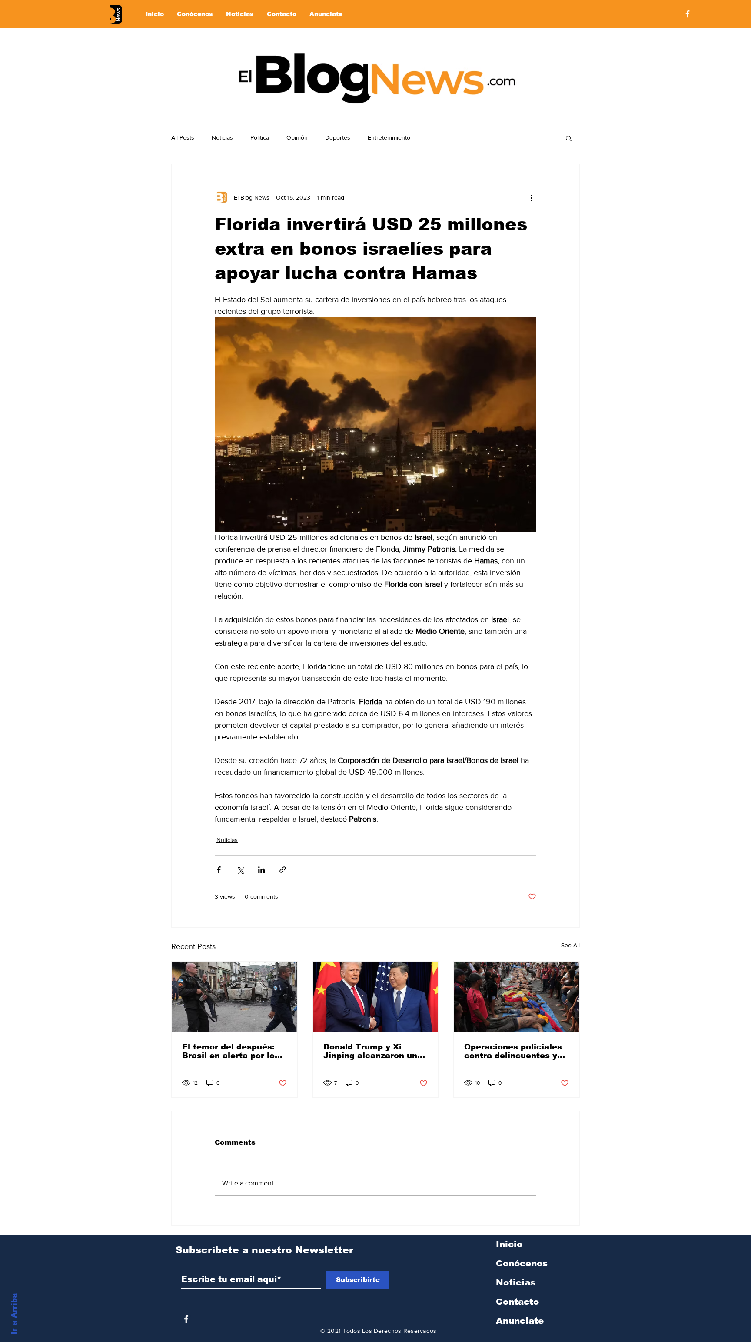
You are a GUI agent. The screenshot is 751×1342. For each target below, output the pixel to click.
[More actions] (531, 197)
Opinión (297, 137)
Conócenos (522, 1263)
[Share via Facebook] (219, 870)
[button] (569, 137)
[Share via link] (283, 870)
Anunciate (520, 1320)
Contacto (517, 1301)
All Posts (182, 137)
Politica (259, 137)
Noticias (222, 137)
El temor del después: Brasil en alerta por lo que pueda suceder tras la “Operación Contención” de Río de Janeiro (232, 1051)
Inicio (509, 1244)
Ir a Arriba (14, 1314)
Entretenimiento (389, 137)
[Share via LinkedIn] (261, 870)
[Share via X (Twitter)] (240, 870)
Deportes (337, 137)
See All (570, 945)
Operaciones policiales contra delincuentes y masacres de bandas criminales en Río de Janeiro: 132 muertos (513, 1051)
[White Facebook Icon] (186, 1319)
